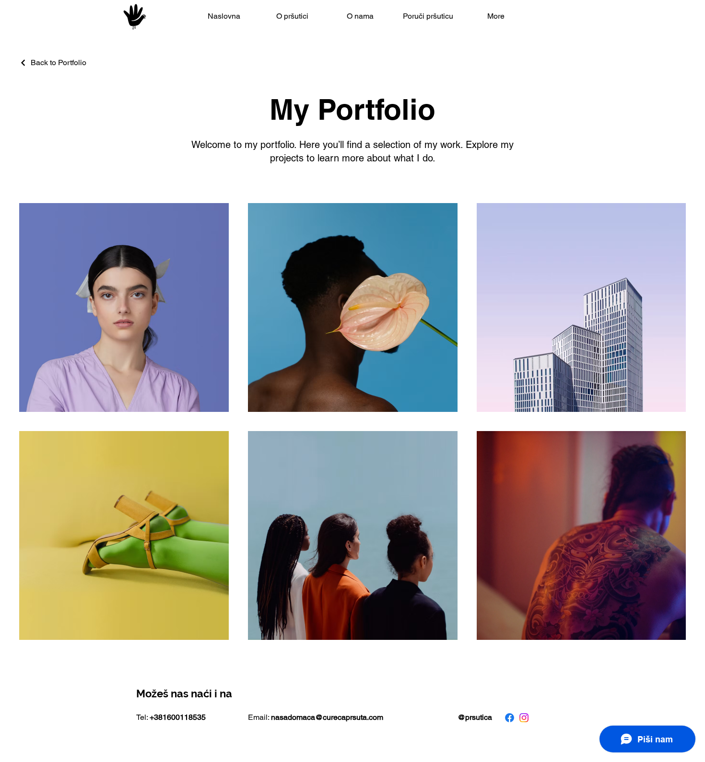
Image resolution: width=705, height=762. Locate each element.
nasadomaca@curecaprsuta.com (327, 717)
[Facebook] (510, 718)
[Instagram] (524, 718)
